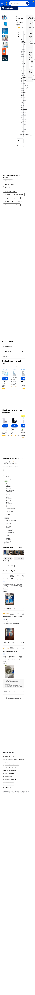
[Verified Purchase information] (18, 575)
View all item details (24, 134)
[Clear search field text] (25, 3)
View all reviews (9, 470)
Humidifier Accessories (8, 782)
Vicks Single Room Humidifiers (10, 767)
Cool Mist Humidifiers (8, 787)
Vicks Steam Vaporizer (8, 756)
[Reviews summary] (25, 27)
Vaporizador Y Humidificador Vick (11, 765)
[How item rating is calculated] (19, 466)
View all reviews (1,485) (13, 698)
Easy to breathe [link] (10, 490)
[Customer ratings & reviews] (23, 458)
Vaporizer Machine (7, 762)
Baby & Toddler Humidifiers (9, 779)
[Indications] (23, 356)
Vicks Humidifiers (7, 776)
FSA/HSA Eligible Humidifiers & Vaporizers (13, 759)
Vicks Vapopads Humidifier (9, 773)
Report (22, 608)
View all (20, 547)
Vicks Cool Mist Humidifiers (9, 770)
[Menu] (2, 3)
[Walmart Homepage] (6, 3)
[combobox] (19, 3)
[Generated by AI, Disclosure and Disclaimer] (9, 543)
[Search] (27, 3)
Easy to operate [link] (10, 483)
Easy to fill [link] (8, 500)
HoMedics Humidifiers (8, 785)
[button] (20, 35)
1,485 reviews (13, 463)
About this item (7, 341)
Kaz (16, 16)
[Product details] (23, 346)
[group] (22, 27)
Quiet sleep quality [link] (10, 508)
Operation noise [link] (10, 532)
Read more (5, 589)
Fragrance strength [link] (11, 520)
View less (12, 541)
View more (7, 684)
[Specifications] (23, 351)
